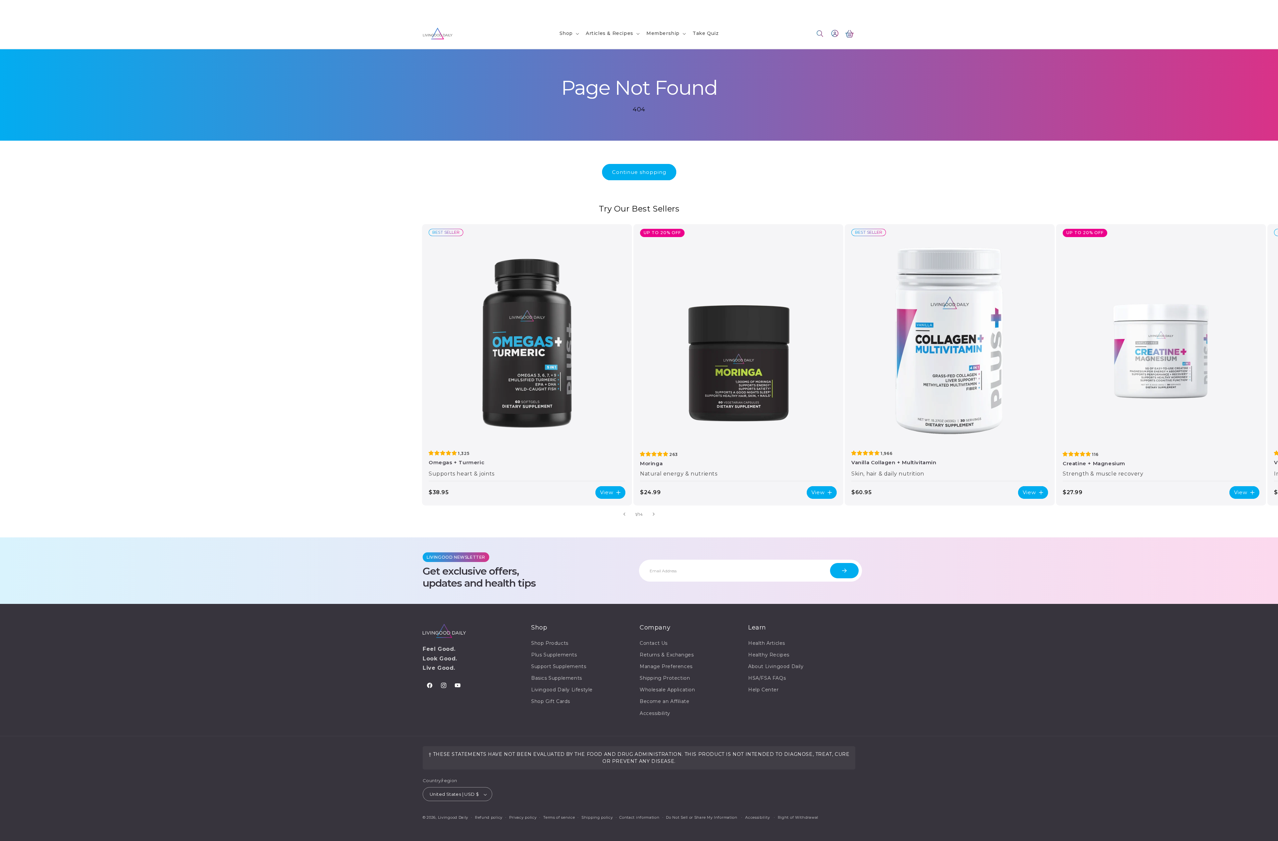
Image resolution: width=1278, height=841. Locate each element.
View (606, 492)
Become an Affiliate (664, 702)
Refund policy (489, 817)
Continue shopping (639, 172)
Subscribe (844, 570)
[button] (568, 33)
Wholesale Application (667, 690)
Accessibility (655, 713)
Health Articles (766, 643)
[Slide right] (653, 514)
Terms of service (559, 817)
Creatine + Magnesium (1094, 463)
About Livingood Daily (776, 666)
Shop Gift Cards (550, 702)
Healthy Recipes (768, 655)
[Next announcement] (723, 9)
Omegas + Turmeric (456, 462)
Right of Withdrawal (798, 817)
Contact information (639, 817)
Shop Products (549, 643)
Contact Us (436, 8)
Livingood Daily (453, 817)
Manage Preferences (666, 666)
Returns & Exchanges (667, 655)
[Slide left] (624, 514)
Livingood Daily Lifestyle (562, 690)
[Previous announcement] (554, 9)
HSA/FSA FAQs (767, 678)
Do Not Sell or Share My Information (702, 817)
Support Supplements (558, 666)
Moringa (651, 463)
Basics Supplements (556, 678)
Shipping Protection (665, 678)
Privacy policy (523, 817)
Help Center (763, 690)
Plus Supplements (554, 655)
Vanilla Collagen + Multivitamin (894, 462)
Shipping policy (597, 817)
